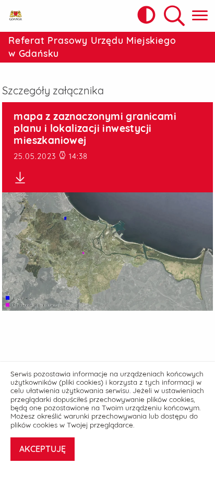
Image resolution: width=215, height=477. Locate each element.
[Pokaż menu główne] (200, 15)
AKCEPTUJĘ (42, 449)
